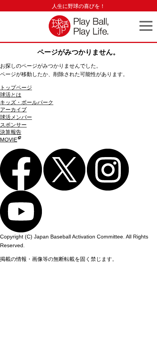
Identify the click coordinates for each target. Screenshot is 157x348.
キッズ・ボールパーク (26, 102)
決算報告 (10, 132)
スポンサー (13, 125)
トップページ (16, 87)
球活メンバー (16, 117)
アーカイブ (13, 109)
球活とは (10, 95)
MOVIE (8, 140)
